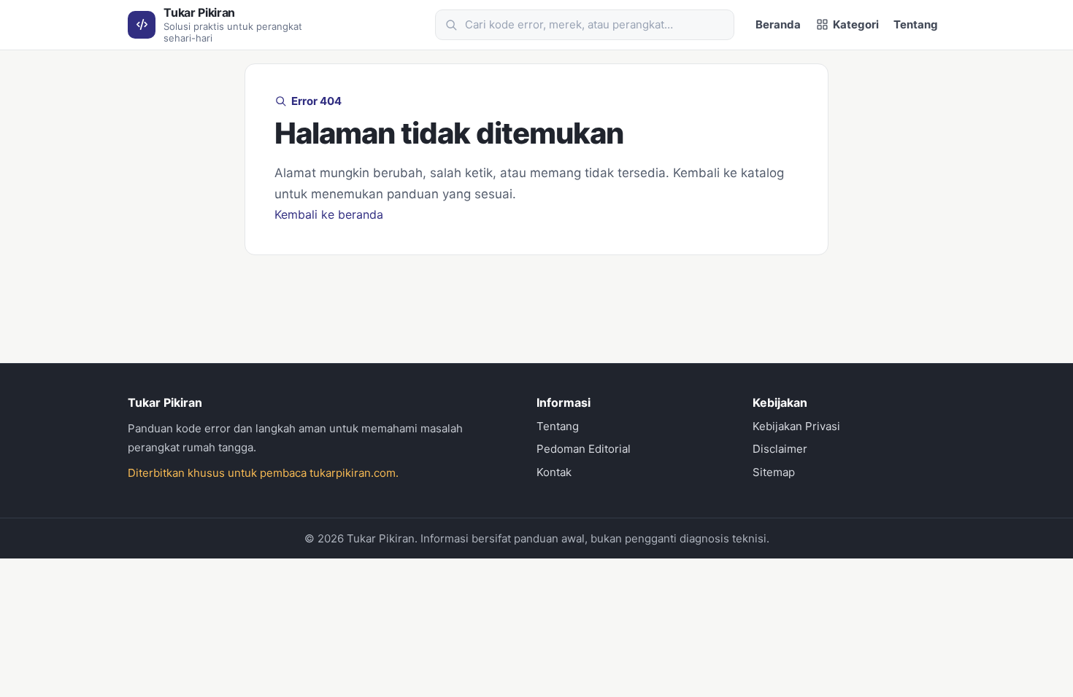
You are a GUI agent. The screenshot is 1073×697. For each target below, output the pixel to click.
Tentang (915, 24)
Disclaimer (780, 449)
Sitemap (774, 472)
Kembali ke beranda (328, 214)
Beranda (778, 24)
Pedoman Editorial (583, 449)
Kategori (856, 24)
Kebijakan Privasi (796, 426)
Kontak (554, 472)
